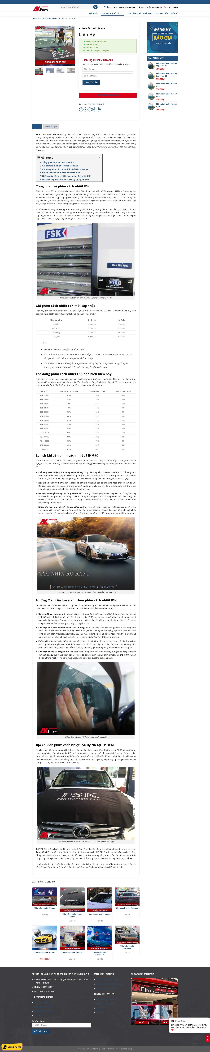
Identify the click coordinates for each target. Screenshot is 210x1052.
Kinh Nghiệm (162, 13)
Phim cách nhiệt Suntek (72, 952)
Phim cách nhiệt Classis (99, 914)
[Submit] (95, 7)
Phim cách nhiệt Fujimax (127, 908)
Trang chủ (36, 18)
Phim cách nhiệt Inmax (45, 952)
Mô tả (37, 126)
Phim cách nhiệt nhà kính (139, 13)
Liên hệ (174, 13)
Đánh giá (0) (51, 126)
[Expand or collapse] (99, 158)
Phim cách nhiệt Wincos (44, 908)
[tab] (37, 126)
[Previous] (39, 46)
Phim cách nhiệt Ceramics (127, 947)
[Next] (71, 46)
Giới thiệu (93, 13)
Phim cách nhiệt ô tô (111, 13)
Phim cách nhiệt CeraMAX (99, 953)
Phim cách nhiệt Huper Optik (72, 915)
